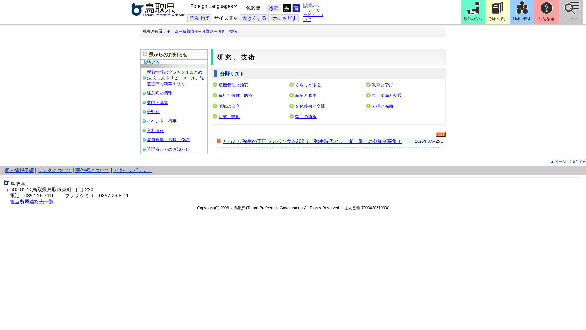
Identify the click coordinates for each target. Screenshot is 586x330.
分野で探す (497, 19)
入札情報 (155, 130)
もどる (154, 62)
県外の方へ (473, 19)
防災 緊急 (546, 19)
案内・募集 (157, 102)
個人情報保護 (19, 170)
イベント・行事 (162, 121)
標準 (273, 8)
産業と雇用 (306, 95)
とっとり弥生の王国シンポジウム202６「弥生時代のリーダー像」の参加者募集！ (312, 141)
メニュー (570, 19)
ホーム (173, 31)
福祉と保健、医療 (236, 95)
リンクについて (55, 170)
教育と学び (382, 84)
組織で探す (522, 19)
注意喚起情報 (159, 92)
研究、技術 (227, 31)
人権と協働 (382, 106)
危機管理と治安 (233, 84)
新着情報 (190, 31)
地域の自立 (229, 106)
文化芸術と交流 (310, 106)
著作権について (92, 170)
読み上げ (199, 18)
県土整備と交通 (387, 95)
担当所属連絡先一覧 (32, 201)
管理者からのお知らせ (168, 149)
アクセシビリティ (132, 170)
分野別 (208, 31)
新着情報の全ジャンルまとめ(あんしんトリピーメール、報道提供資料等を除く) (175, 78)
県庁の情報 (306, 116)
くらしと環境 (308, 84)
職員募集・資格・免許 (168, 139)
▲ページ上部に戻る (568, 161)
